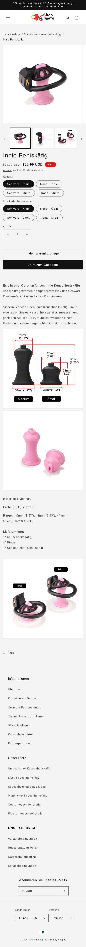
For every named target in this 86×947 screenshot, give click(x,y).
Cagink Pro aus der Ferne (26, 716)
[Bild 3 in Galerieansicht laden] (65, 138)
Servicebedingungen (22, 865)
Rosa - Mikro (50, 193)
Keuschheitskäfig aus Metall (27, 786)
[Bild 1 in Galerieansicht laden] (20, 138)
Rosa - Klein (49, 208)
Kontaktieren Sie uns (22, 698)
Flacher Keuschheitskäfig (25, 813)
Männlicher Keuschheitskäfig (42, 34)
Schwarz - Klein (18, 208)
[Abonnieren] (64, 891)
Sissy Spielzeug (19, 725)
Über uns (14, 689)
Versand (7, 170)
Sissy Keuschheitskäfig (23, 777)
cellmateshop (11, 34)
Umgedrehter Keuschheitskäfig (29, 768)
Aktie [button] (11, 652)
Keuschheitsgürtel (20, 734)
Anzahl (7, 226)
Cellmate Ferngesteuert (24, 707)
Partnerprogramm (20, 743)
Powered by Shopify (55, 939)
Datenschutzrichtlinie (22, 856)
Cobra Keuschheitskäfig (24, 804)
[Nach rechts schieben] (81, 139)
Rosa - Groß (49, 217)
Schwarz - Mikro (19, 193)
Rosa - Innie (49, 184)
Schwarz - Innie (18, 184)
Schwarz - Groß (18, 217)
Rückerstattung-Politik (23, 847)
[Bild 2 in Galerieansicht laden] (43, 138)
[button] (8, 17)
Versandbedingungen (22, 838)
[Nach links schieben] (4, 139)
